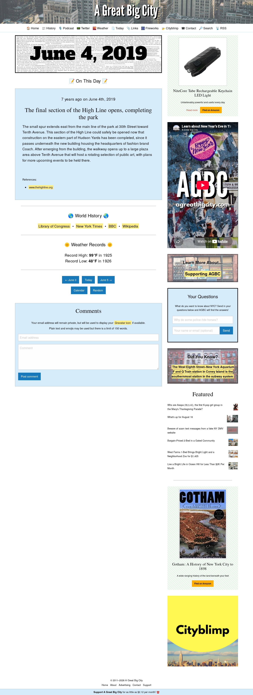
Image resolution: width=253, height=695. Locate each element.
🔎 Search (206, 28)
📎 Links (132, 28)
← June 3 (70, 280)
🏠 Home (32, 28)
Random (98, 290)
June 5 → (106, 280)
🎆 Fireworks (150, 28)
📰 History (49, 28)
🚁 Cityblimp (170, 28)
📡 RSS (221, 28)
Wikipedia (130, 225)
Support (147, 685)
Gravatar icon (123, 323)
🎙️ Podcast (66, 28)
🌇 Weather (100, 28)
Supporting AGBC (202, 274)
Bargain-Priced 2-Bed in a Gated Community (191, 440)
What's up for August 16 (180, 417)
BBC (112, 225)
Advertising (124, 685)
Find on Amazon (210, 110)
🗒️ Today (117, 28)
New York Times (89, 225)
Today (88, 280)
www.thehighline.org (41, 187)
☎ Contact (188, 28)
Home (105, 685)
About (113, 685)
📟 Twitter (83, 28)
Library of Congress (54, 225)
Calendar (79, 290)
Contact (137, 685)
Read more (192, 110)
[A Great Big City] (126, 12)
